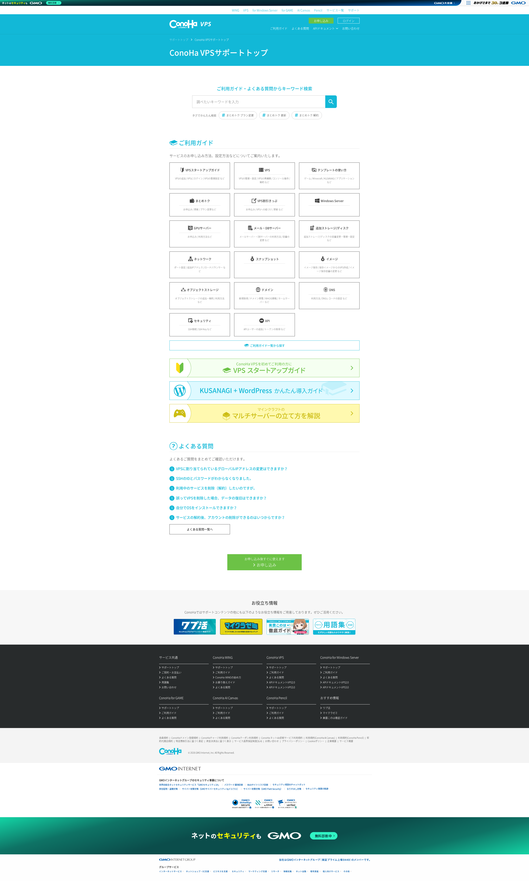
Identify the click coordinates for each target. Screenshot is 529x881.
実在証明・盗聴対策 (168, 788)
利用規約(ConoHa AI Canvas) (320, 738)
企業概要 (331, 741)
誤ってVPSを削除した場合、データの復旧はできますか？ (221, 497)
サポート (354, 10)
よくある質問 (300, 28)
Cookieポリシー (316, 741)
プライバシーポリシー (293, 741)
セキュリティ (238, 871)
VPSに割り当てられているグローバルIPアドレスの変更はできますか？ (232, 468)
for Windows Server (265, 10)
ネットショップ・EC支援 (197, 871)
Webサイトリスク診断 (257, 784)
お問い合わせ (351, 28)
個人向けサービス (331, 871)
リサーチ (275, 871)
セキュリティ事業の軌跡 (317, 788)
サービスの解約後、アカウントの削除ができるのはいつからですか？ (230, 517)
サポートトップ (178, 40)
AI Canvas (303, 10)
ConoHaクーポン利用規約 (244, 738)
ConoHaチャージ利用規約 (214, 738)
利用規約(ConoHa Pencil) (351, 738)
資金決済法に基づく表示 (218, 741)
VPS (245, 10)
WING (235, 10)
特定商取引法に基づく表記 (189, 741)
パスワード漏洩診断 (233, 784)
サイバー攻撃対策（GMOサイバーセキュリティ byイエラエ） (210, 788)
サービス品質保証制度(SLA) (248, 741)
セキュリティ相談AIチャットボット (289, 784)
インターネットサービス (170, 871)
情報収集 (288, 871)
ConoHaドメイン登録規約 (184, 738)
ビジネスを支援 (220, 871)
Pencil (318, 10)
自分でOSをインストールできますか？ (206, 507)
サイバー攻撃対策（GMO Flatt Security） (262, 788)
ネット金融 (301, 871)
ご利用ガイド (278, 28)
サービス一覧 (335, 10)
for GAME (287, 10)
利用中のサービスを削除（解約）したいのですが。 (216, 488)
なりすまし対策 (294, 788)
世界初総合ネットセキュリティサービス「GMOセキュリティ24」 (189, 784)
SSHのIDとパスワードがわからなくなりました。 (214, 478)
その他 (346, 871)
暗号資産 (314, 871)
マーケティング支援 (257, 871)
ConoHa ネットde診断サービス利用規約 (282, 738)
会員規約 (163, 738)
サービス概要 (346, 741)
